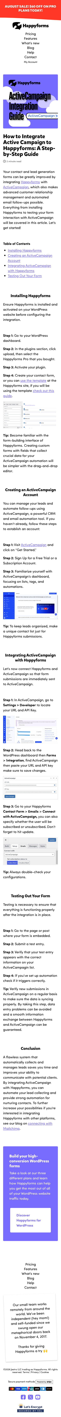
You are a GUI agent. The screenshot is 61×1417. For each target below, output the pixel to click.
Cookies (45, 1372)
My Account (30, 61)
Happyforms (30, 26)
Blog (30, 47)
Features (30, 38)
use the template (33, 380)
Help (30, 52)
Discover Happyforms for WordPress (28, 1220)
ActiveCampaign (16, 187)
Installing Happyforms (25, 250)
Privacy (35, 1372)
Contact (30, 57)
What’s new (30, 43)
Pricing (30, 33)
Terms (26, 1372)
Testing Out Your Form (25, 275)
